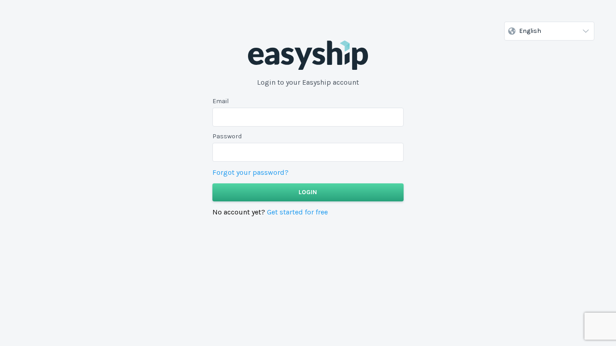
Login (308, 192)
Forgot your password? (250, 172)
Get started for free (297, 212)
